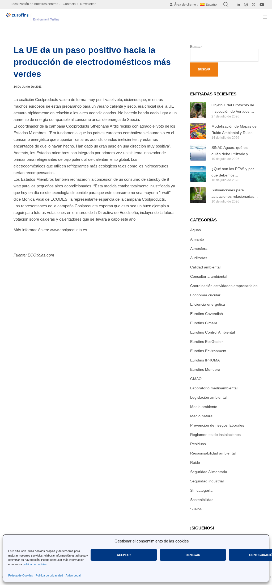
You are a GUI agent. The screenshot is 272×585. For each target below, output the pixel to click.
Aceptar (124, 555)
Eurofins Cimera (203, 323)
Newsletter (88, 4)
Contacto (69, 4)
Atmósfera (198, 248)
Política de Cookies (20, 575)
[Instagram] (246, 5)
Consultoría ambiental (208, 276)
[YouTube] (262, 5)
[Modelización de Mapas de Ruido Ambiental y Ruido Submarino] (198, 131)
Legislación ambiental (208, 397)
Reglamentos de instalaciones (215, 434)
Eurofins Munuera (205, 369)
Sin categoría (201, 490)
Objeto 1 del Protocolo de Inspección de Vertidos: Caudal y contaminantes (232, 109)
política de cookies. (35, 564)
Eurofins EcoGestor (206, 341)
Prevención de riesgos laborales (217, 425)
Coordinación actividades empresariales (223, 286)
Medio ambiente (203, 407)
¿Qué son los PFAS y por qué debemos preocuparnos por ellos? (232, 172)
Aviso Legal (73, 575)
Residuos (198, 444)
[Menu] (263, 17)
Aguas (195, 230)
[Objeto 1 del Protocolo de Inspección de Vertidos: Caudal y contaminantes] (198, 110)
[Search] (226, 4)
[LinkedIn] (238, 5)
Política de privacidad (49, 575)
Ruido (195, 462)
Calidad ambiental (205, 267)
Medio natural (201, 416)
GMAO (196, 379)
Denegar (193, 555)
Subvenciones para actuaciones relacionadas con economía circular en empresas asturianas (232, 194)
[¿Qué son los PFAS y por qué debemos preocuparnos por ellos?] (198, 174)
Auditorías (198, 258)
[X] (254, 5)
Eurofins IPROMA (205, 360)
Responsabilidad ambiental (213, 453)
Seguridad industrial (207, 481)
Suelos (196, 509)
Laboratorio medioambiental (213, 388)
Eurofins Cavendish (206, 314)
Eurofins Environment (208, 351)
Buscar (196, 46)
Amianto (197, 239)
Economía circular (205, 295)
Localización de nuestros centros (34, 4)
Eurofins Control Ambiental (212, 332)
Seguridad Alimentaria (208, 472)
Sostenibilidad (202, 500)
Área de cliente (185, 4)
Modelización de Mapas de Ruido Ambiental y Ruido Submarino (234, 130)
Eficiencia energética (207, 304)
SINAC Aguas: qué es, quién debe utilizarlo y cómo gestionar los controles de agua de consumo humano (230, 151)
